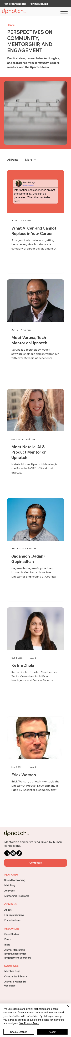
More (28, 159)
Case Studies (11, 934)
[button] (35, 863)
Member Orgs (12, 971)
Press (7, 939)
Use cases (10, 985)
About (7, 909)
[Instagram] (13, 853)
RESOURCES (11, 928)
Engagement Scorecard (17, 957)
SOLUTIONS (11, 965)
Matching (9, 885)
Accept (52, 1032)
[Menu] (64, 11)
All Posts (12, 159)
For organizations (14, 914)
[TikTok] (19, 853)
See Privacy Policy (29, 1023)
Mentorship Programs (16, 895)
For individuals (12, 920)
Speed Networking (14, 880)
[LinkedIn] (7, 853)
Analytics (9, 890)
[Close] (66, 1008)
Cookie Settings (18, 1032)
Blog (7, 944)
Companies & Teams (15, 976)
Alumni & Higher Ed (15, 981)
